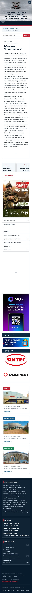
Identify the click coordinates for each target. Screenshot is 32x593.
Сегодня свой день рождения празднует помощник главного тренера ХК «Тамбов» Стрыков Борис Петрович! (14, 493)
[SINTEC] (16, 359)
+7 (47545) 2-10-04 (13, 535)
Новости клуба (14, 28)
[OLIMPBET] (16, 374)
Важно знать (7, 249)
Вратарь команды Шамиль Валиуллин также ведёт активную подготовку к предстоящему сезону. (15, 512)
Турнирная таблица (9, 224)
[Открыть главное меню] (3, 23)
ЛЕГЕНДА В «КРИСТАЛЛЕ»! (10, 489)
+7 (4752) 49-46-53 (13, 530)
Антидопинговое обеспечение (12, 242)
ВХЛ (24, 587)
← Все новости (8, 175)
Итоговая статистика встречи (11, 485)
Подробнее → (8, 411)
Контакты (6, 228)
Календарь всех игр (9, 220)
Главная (5, 28)
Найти (26, 35)
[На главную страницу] (16, 5)
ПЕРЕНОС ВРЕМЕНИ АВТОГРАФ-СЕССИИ (14, 487)
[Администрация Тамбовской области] (16, 342)
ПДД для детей (8, 246)
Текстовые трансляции (15, 587)
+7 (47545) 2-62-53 (24, 535)
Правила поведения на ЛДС (11, 235)
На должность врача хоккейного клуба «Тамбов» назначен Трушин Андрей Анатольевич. (14, 506)
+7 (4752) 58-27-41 (13, 525)
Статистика (5, 587)
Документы (7, 231)
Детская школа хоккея (8, 590)
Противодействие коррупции (12, 239)
